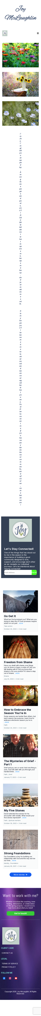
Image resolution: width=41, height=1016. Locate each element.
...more (20, 623)
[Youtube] (16, 978)
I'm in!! (34, 572)
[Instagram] (10, 978)
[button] (37, 33)
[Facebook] (4, 978)
